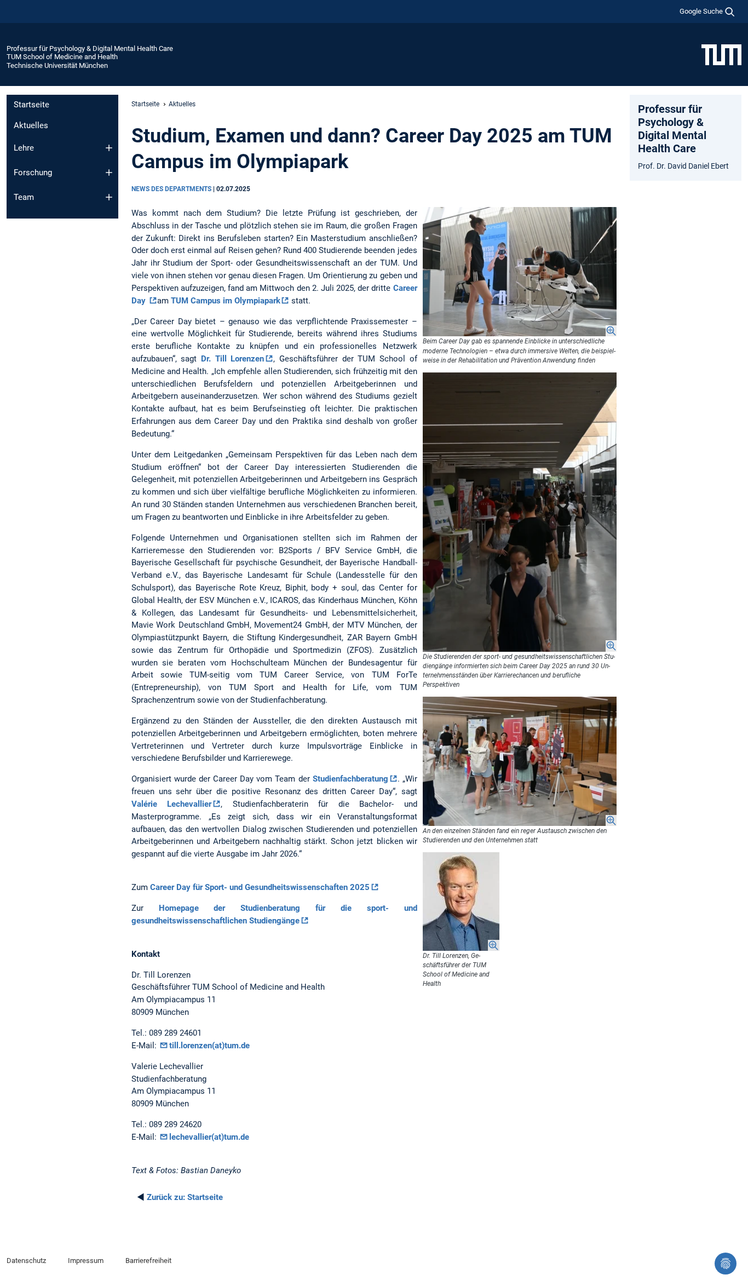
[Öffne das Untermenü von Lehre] (109, 147)
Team (24, 197)
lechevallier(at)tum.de (209, 1137)
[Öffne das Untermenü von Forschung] (109, 172)
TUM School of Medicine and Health (62, 57)
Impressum (85, 1260)
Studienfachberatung (350, 779)
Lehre (24, 148)
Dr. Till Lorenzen (232, 359)
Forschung (33, 172)
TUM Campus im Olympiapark (225, 301)
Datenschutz (26, 1260)
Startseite (31, 105)
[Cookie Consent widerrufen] (726, 1263)
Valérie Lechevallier (171, 804)
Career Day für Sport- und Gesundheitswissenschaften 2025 (260, 887)
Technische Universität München (57, 65)
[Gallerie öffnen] (520, 271)
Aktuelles (31, 125)
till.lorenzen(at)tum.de (209, 1045)
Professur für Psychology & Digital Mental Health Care (90, 48)
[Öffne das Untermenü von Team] (109, 197)
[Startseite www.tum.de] (721, 54)
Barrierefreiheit (148, 1260)
